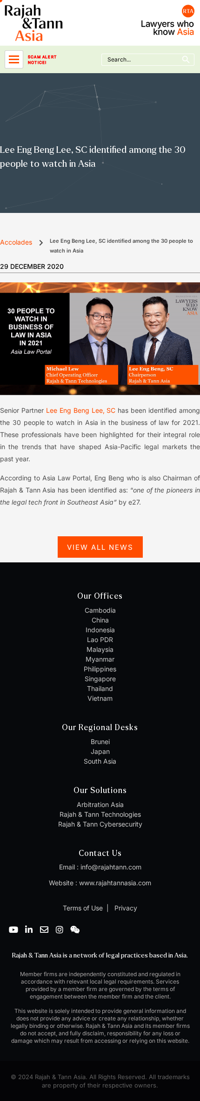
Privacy (125, 908)
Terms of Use (83, 908)
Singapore (100, 679)
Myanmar (100, 659)
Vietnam (100, 698)
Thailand (100, 688)
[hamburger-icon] (14, 59)
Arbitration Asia (100, 804)
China (100, 620)
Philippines (100, 669)
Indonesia (100, 630)
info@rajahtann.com (110, 867)
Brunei (100, 741)
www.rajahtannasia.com (115, 883)
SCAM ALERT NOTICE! (42, 60)
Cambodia (100, 610)
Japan (100, 751)
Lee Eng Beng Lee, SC (81, 410)
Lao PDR (100, 639)
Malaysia (100, 649)
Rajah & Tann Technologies (100, 814)
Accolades (16, 242)
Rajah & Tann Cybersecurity (100, 824)
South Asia (100, 761)
